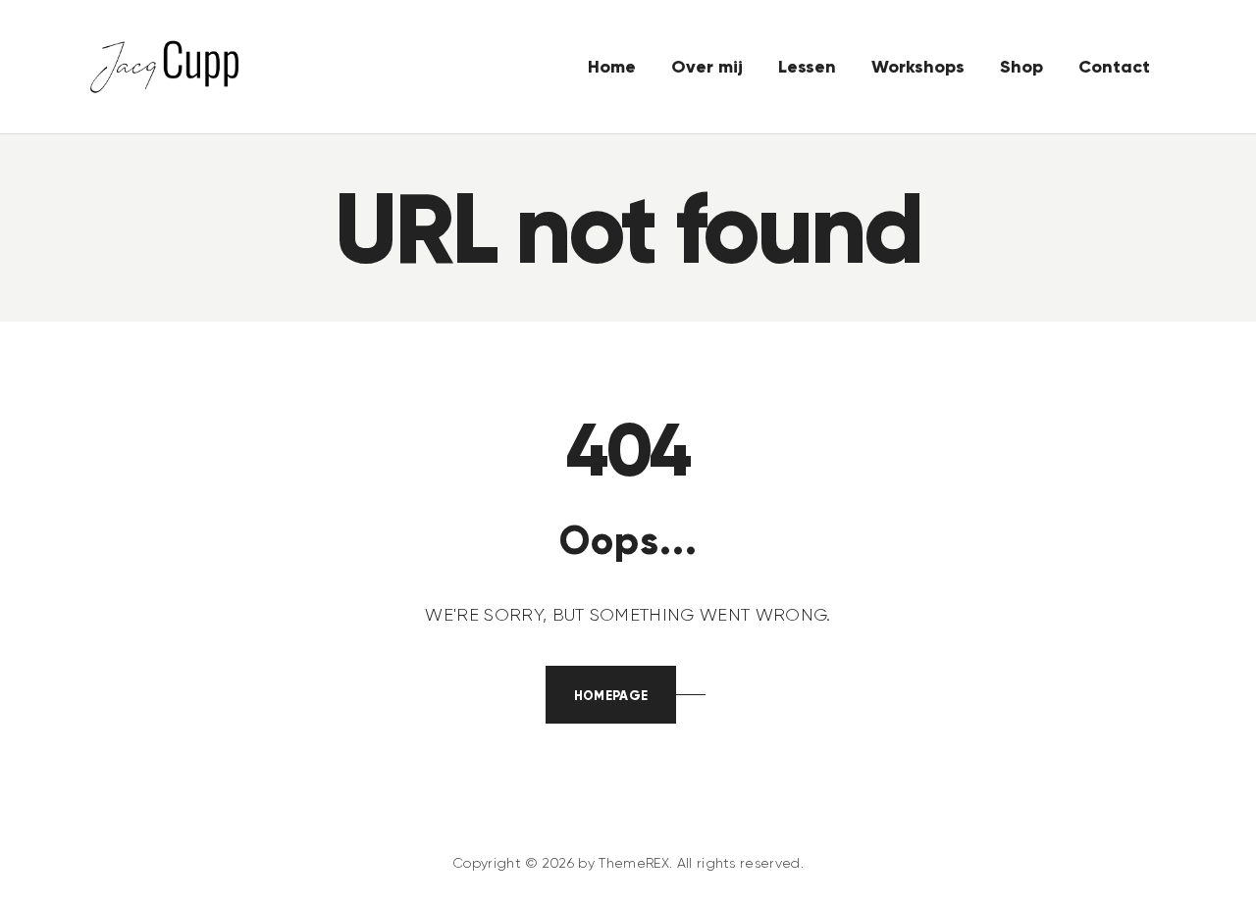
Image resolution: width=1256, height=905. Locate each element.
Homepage (611, 695)
